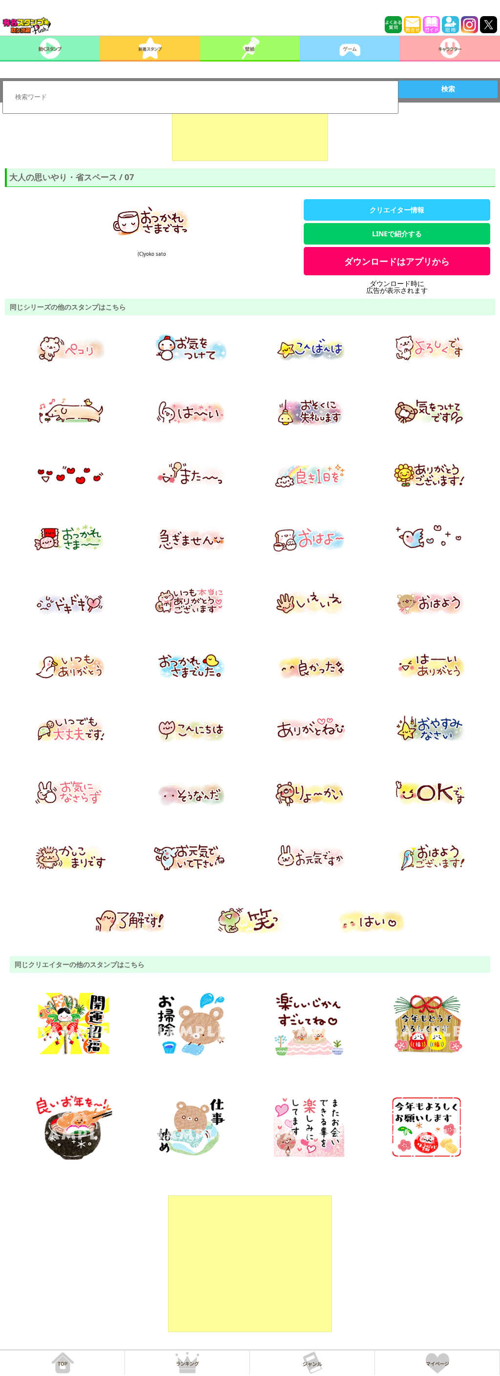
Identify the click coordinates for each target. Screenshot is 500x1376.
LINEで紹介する (397, 233)
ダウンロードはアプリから (397, 261)
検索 (448, 89)
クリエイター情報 (397, 209)
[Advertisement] (250, 136)
